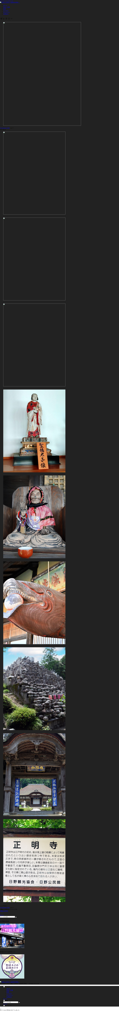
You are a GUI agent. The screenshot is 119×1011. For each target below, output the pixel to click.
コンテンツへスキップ (6, 0)
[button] (12, 128)
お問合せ (9, 997)
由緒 (7, 992)
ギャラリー (9, 995)
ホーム (8, 988)
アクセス (9, 993)
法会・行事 (9, 990)
